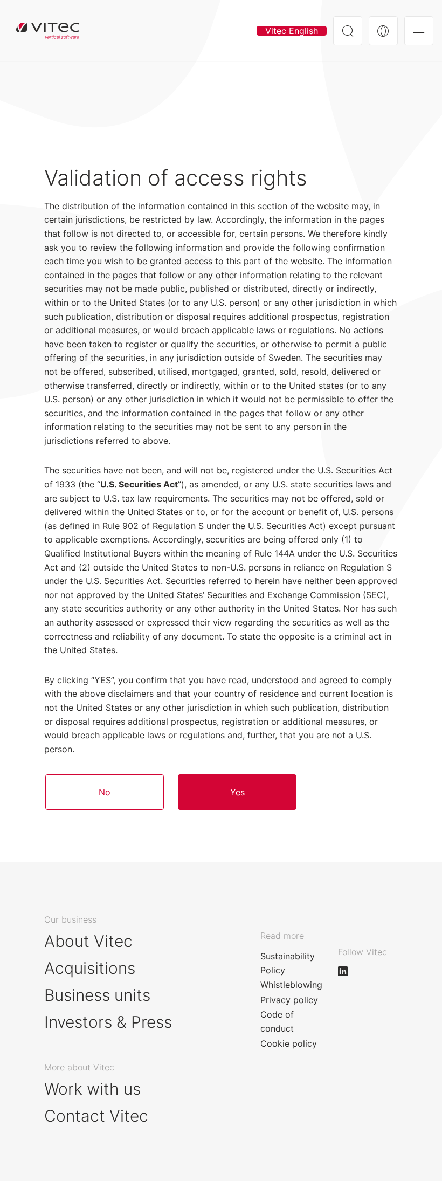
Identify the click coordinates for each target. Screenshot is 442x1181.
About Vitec (88, 941)
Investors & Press (108, 1022)
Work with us (92, 1088)
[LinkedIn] (347, 971)
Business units (97, 995)
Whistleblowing (291, 984)
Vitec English (291, 31)
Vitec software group (47, 30)
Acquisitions (89, 968)
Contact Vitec (96, 1115)
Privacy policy (289, 999)
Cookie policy (288, 1043)
